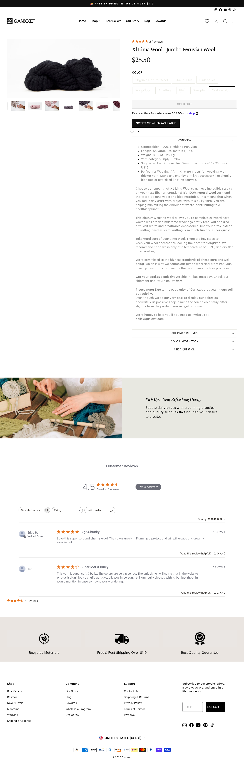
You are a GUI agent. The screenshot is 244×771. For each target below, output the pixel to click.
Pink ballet (207, 80)
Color (137, 72)
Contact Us (131, 691)
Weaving (12, 715)
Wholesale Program (78, 709)
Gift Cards (72, 715)
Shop (94, 21)
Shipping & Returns (136, 697)
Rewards (160, 21)
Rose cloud (143, 90)
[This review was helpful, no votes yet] (215, 554)
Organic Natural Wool (151, 80)
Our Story (132, 21)
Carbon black (222, 90)
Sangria (199, 90)
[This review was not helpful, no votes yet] (221, 554)
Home (82, 21)
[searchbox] (31, 510)
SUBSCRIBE (215, 707)
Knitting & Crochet (19, 720)
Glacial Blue (184, 80)
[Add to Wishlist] (136, 130)
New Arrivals (15, 703)
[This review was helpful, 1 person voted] (215, 593)
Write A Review (148, 486)
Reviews (129, 715)
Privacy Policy (133, 703)
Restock (12, 697)
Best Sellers (113, 21)
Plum (182, 90)
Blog (147, 21)
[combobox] (67, 510)
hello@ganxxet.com (150, 318)
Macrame (13, 709)
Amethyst (165, 90)
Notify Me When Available (156, 123)
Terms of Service (135, 709)
